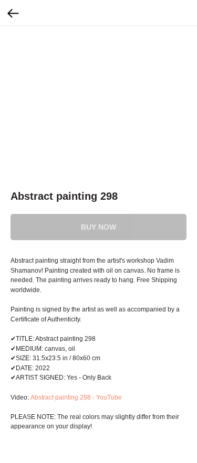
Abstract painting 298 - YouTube (75, 397)
